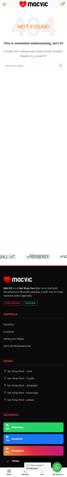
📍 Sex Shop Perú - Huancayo (20, 392)
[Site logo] (33, 4)
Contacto (8, 331)
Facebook (17, 438)
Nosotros (8, 324)
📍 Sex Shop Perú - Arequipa (20, 385)
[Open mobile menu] (4, 4)
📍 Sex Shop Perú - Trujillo (19, 378)
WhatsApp (18, 427)
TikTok (15, 461)
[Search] (60, 66)
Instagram (18, 450)
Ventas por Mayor (13, 338)
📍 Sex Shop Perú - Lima (17, 371)
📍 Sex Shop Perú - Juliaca (18, 399)
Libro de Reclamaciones (17, 346)
